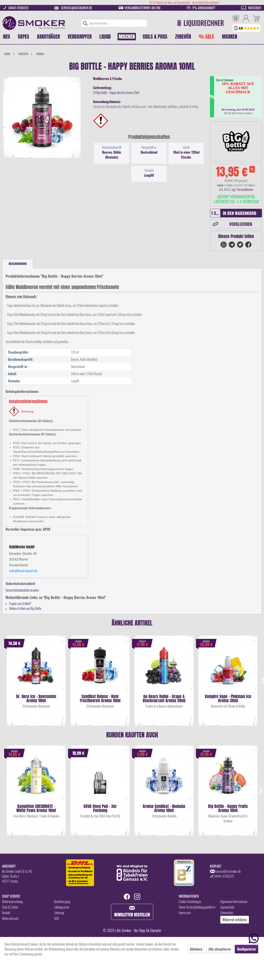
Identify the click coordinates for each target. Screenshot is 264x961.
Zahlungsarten (61, 907)
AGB (56, 918)
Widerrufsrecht (10, 918)
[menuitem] (114, 23)
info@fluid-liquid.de (23, 571)
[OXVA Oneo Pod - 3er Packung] (100, 779)
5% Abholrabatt (203, 7)
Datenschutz (226, 912)
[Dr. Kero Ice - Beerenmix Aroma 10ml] (36, 669)
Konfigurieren (246, 949)
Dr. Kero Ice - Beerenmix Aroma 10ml (36, 698)
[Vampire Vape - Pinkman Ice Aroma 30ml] (228, 669)
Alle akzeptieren (220, 949)
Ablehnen (196, 949)
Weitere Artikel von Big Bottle (24, 608)
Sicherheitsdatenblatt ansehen (22, 590)
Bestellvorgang (62, 901)
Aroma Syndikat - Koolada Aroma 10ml (164, 808)
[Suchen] (85, 23)
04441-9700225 (18, 7)
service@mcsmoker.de (76, 7)
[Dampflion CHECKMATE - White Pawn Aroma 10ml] (36, 779)
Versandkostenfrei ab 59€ (142, 7)
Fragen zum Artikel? (19, 603)
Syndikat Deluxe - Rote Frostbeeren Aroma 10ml (100, 698)
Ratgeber (254, 7)
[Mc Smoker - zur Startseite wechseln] (33, 23)
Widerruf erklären (235, 919)
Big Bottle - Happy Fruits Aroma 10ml (228, 808)
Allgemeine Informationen (233, 901)
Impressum (185, 912)
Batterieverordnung (12, 901)
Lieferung (59, 912)
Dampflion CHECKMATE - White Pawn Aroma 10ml (36, 808)
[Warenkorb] (256, 19)
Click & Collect (10, 907)
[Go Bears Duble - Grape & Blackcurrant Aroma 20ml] (164, 669)
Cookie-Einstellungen (190, 901)
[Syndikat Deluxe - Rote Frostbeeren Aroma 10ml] (100, 669)
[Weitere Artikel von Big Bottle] (235, 141)
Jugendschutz (227, 907)
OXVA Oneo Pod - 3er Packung (100, 808)
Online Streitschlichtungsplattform (197, 907)
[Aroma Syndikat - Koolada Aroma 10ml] (164, 779)
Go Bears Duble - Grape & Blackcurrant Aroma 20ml (164, 698)
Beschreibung (18, 263)
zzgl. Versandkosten (242, 189)
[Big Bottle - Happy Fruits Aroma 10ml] (228, 779)
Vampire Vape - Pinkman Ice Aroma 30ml (228, 698)
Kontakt (6, 912)
